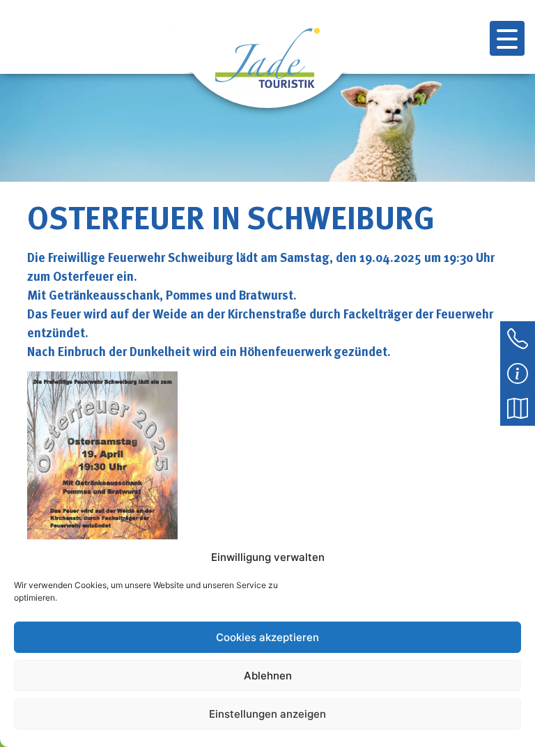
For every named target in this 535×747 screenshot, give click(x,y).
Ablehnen (268, 675)
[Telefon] (517, 337)
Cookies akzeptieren (267, 637)
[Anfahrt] (517, 407)
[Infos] (517, 372)
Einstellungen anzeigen (267, 714)
